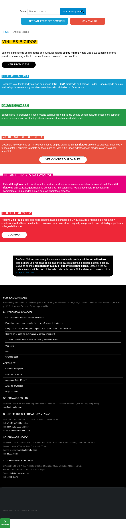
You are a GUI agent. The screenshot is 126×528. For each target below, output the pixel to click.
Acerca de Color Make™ (16, 380)
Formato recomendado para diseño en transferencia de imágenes (34, 323)
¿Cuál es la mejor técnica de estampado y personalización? (32, 340)
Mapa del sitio (11, 392)
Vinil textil (9, 346)
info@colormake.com (12, 407)
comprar (14, 234)
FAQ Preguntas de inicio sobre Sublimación (24, 318)
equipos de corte (25, 272)
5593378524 (12, 454)
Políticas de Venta (13, 375)
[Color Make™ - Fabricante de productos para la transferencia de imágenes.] (9, 500)
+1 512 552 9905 (14, 423)
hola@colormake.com (27, 450)
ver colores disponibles (63, 159)
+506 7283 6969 (14, 427)
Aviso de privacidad (14, 386)
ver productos (19, 64)
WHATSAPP (5, 524)
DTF (7, 352)
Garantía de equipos (14, 369)
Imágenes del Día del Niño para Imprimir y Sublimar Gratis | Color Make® (38, 329)
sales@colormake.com (19, 431)
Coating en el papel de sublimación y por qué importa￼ (30, 334)
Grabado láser (11, 357)
